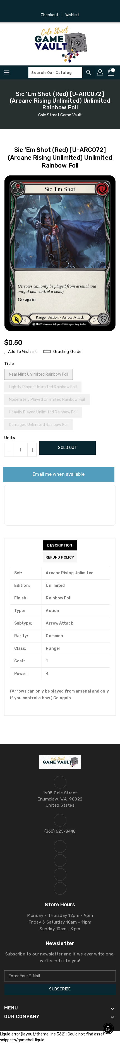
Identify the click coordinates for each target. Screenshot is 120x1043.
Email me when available (58, 474)
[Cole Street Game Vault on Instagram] (55, 6)
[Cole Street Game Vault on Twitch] (76, 6)
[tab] (60, 545)
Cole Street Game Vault (60, 115)
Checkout (50, 15)
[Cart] (111, 72)
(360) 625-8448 (60, 831)
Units (9, 438)
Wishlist (72, 15)
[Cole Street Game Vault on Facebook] (44, 6)
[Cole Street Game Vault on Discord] (65, 6)
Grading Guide (67, 351)
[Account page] (100, 72)
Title (9, 363)
